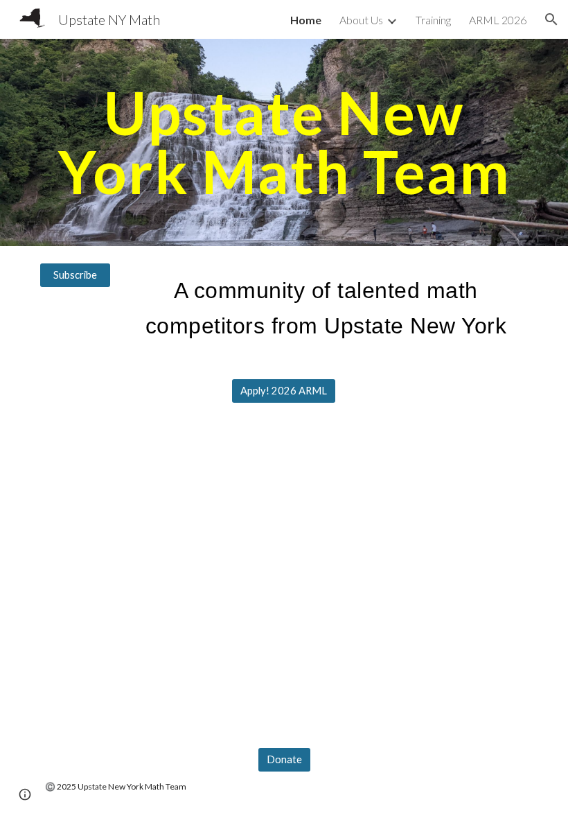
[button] (551, 19)
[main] (284, 142)
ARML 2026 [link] (497, 19)
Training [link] (433, 19)
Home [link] (305, 19)
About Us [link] (361, 19)
